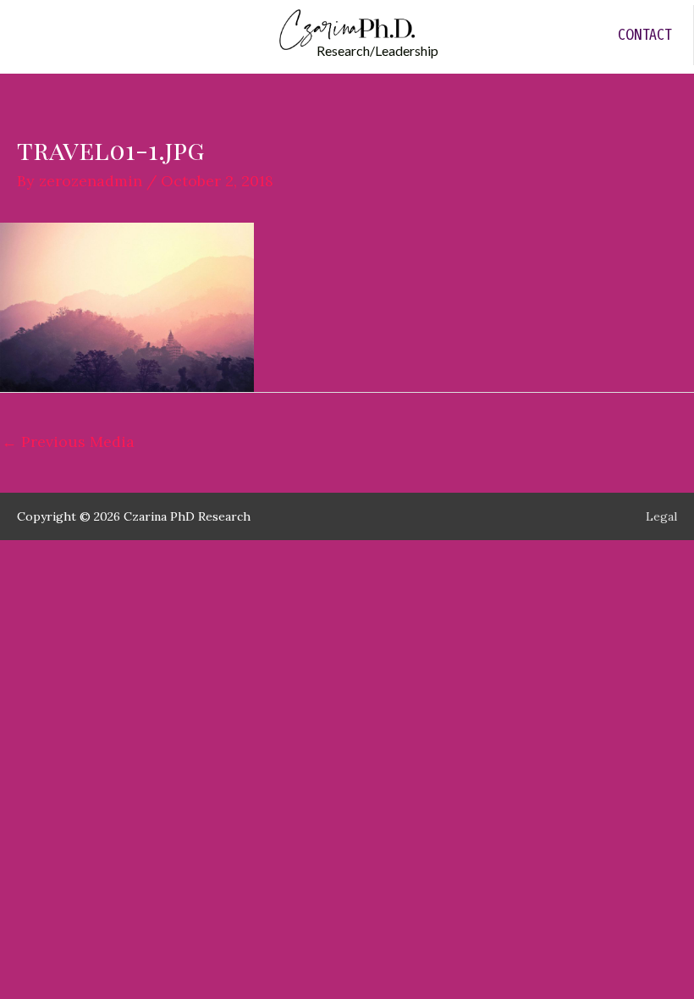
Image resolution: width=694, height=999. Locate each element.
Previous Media (68, 441)
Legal (661, 516)
